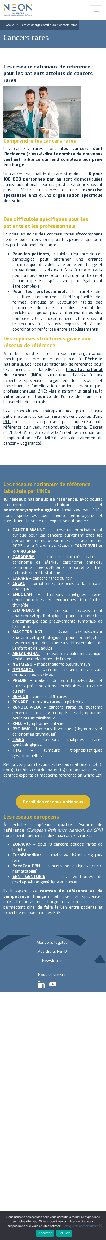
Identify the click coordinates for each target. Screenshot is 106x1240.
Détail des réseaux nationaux (53, 802)
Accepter (45, 1233)
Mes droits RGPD (52, 951)
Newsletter (52, 960)
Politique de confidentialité (80, 1226)
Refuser (64, 1233)
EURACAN (21, 844)
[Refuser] (100, 1226)
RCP (7, 422)
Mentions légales (52, 942)
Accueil (11, 25)
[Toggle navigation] (96, 9)
